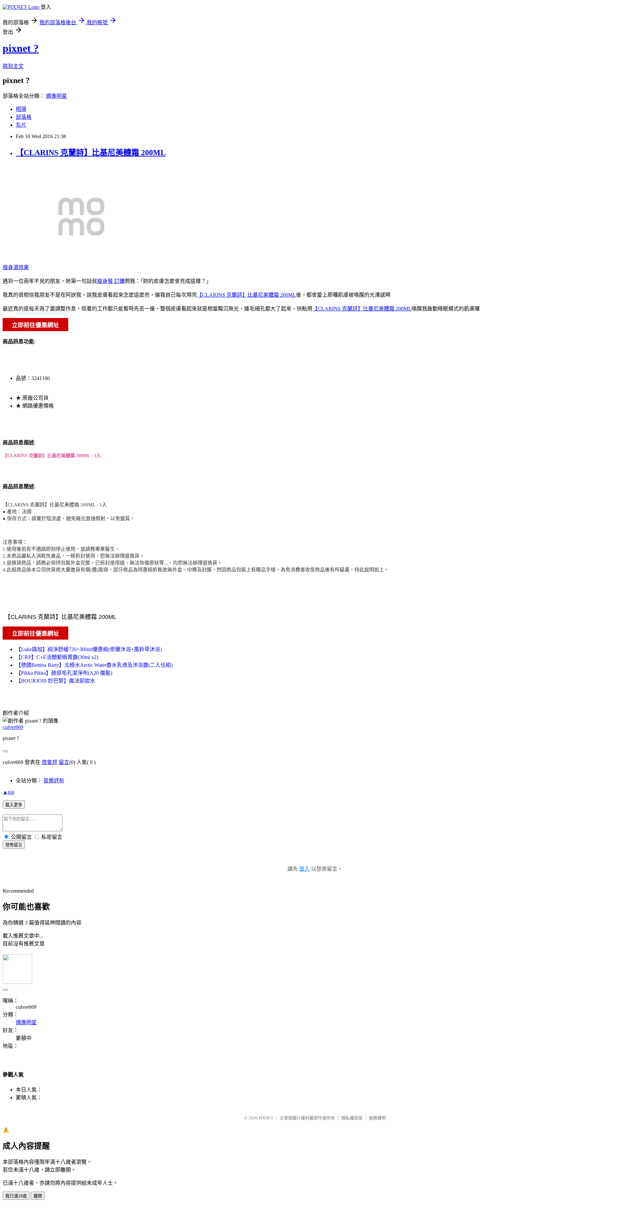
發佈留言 (13, 844)
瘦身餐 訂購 (111, 281)
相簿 (21, 109)
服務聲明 (377, 1117)
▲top (8, 792)
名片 (21, 125)
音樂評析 (53, 780)
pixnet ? (21, 48)
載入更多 (13, 804)
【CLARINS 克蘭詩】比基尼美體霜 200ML (91, 152)
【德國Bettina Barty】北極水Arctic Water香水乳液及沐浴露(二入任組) (94, 665)
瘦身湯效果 (16, 267)
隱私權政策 (352, 1117)
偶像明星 (56, 96)
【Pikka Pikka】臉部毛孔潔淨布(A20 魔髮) (64, 673)
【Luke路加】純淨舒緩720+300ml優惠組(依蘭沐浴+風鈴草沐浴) (89, 649)
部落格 (24, 117)
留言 (64, 762)
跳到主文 (13, 66)
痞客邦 (49, 762)
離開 (37, 1196)
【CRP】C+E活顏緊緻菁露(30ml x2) (57, 657)
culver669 (13, 727)
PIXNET (266, 1117)
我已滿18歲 (16, 1196)
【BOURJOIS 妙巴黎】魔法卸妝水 (55, 681)
